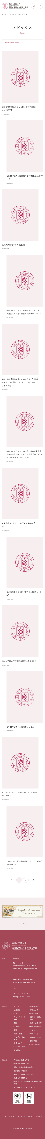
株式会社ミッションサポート (24, 1087)
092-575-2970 (29, 982)
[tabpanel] (22, 912)
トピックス (12, 14)
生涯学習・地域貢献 (20, 1038)
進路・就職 (18, 1033)
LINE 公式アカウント (20, 993)
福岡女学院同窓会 (20, 1078)
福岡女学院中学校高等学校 (24, 1067)
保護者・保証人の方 (36, 1018)
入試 (15, 1013)
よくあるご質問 (20, 1046)
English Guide (35, 1037)
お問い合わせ (35, 1044)
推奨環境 (39, 1116)
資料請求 (17, 1050)
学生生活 (17, 1026)
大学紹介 (17, 1010)
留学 (15, 1030)
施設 (15, 1023)
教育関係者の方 (36, 1026)
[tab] (19, 923)
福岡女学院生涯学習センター (24, 1074)
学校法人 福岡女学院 (21, 1060)
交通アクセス (17, 968)
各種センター (19, 1043)
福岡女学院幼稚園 (20, 1071)
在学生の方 (34, 1010)
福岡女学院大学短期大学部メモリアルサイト (28, 1082)
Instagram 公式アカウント (23, 996)
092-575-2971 (29, 979)
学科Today (34, 1033)
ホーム (4, 14)
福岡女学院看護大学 (21, 1063)
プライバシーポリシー (26, 1116)
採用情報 (33, 1041)
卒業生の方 (34, 1013)
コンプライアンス (9, 1116)
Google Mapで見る (30, 968)
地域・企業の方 (36, 1023)
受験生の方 (34, 1006)
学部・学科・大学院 (20, 1018)
